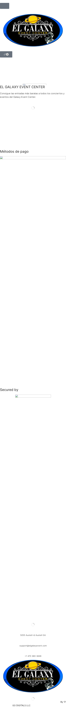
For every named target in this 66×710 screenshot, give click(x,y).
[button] (4, 6)
